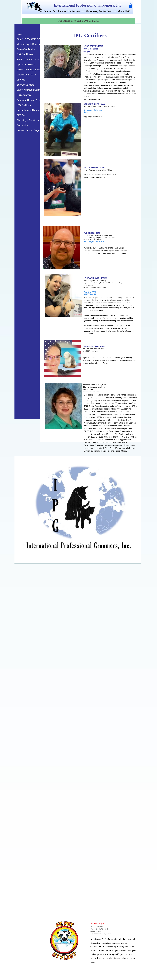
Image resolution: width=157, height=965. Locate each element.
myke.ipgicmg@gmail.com (93, 239)
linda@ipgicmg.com (91, 99)
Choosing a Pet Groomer (29, 120)
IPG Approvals (24, 95)
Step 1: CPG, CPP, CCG (29, 39)
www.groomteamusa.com (94, 178)
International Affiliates (28, 110)
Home (20, 34)
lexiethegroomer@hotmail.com (94, 287)
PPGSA (21, 115)
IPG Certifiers (24, 105)
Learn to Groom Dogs (28, 130)
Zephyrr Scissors (25, 84)
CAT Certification (25, 54)
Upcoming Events (26, 64)
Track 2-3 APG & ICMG (29, 59)
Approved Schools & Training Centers (36, 100)
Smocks (21, 79)
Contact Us (22, 125)
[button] (131, 5)
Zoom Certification (26, 49)
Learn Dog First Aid (26, 74)
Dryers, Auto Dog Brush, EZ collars (35, 69)
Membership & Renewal (29, 44)
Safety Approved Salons (29, 90)
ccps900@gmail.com (90, 351)
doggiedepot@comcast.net (93, 116)
